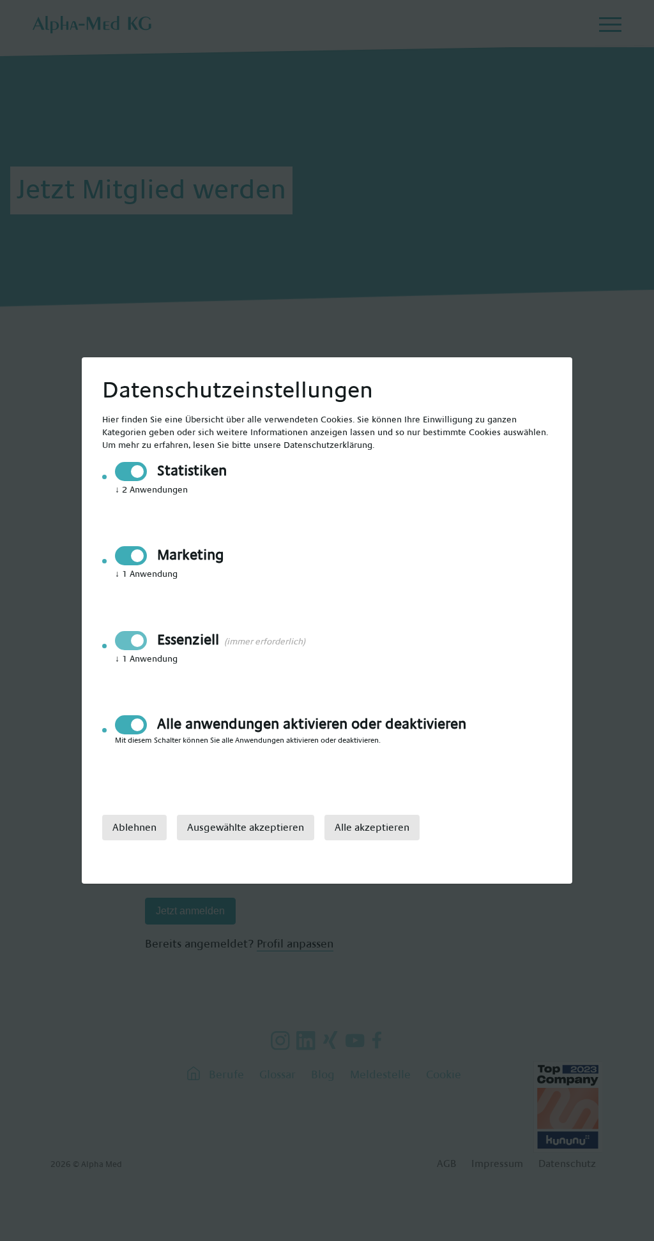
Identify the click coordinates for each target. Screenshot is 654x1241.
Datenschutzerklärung (328, 445)
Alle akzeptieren (372, 827)
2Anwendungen (151, 490)
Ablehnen (134, 827)
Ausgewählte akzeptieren (245, 827)
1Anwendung (146, 574)
